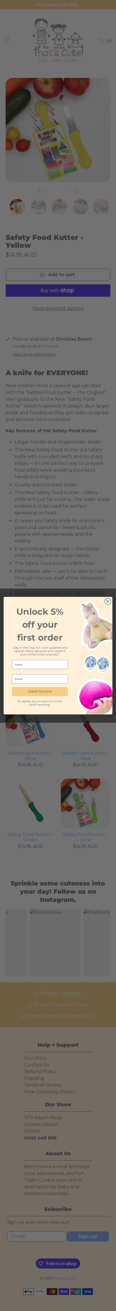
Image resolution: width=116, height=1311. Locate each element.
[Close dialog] (107, 601)
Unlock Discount (40, 691)
